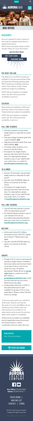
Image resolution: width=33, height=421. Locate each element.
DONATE (16, 2)
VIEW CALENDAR (18, 348)
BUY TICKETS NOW (11, 56)
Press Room (15, 397)
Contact (12, 404)
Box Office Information (12, 336)
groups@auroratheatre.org (15, 278)
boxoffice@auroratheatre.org (16, 163)
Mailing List (16, 400)
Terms (22, 404)
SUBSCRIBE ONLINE (17, 59)
